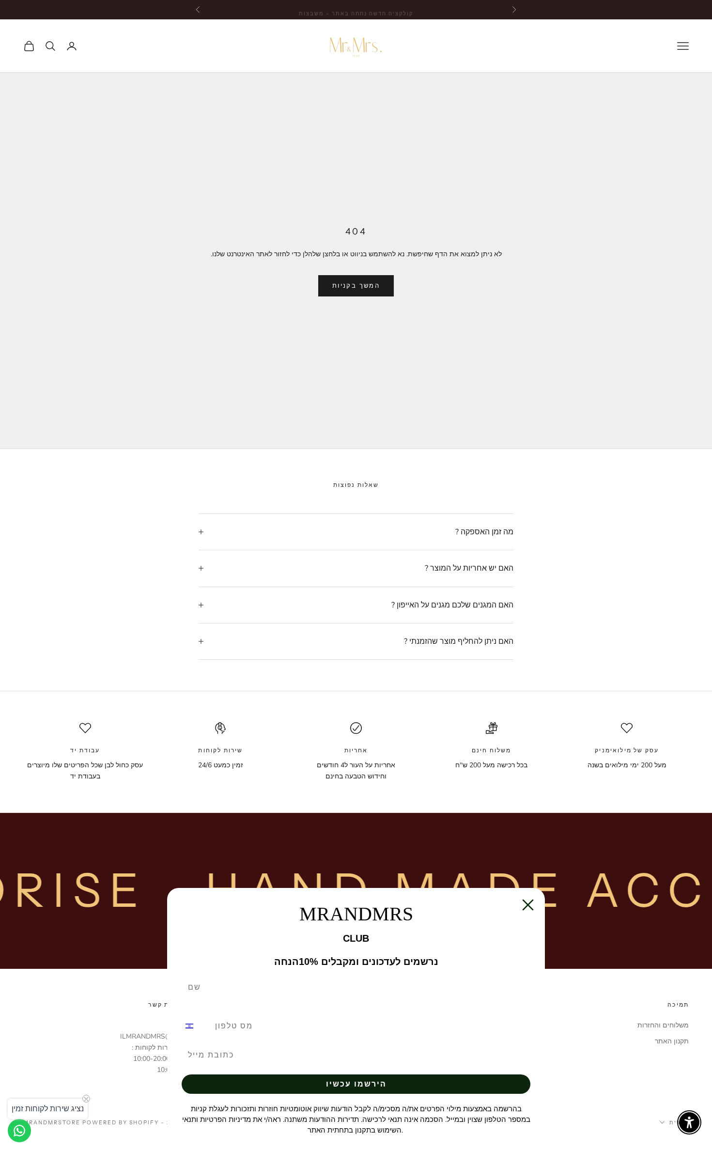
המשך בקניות (356, 285)
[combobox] (195, 1026)
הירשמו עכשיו (356, 1084)
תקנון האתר (672, 1041)
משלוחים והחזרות (663, 1025)
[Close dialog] (528, 905)
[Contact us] (19, 1130)
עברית (679, 1122)
